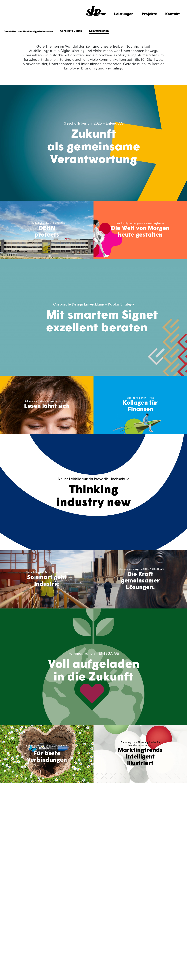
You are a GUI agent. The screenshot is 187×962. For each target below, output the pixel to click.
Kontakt (172, 13)
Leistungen (123, 13)
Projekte (149, 13)
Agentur (98, 13)
